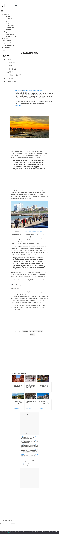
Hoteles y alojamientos (7, 39)
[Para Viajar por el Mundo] (29, 53)
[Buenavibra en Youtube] (8, 56)
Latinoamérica (10, 25)
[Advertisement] (36, 111)
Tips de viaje (7, 42)
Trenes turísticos (9, 45)
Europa (8, 23)
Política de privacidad (23, 512)
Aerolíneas (7, 47)
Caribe (8, 22)
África (8, 16)
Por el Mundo (18, 90)
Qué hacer (7, 31)
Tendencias (22, 444)
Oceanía (8, 29)
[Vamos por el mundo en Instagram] (5, 56)
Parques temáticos (31, 463)
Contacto (38, 512)
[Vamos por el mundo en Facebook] (3, 56)
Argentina (9, 18)
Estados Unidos (10, 27)
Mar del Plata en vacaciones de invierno (33, 231)
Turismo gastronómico (10, 33)
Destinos (6, 14)
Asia (7, 20)
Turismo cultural (11, 36)
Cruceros (6, 43)
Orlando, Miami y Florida (24, 463)
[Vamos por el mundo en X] (7, 56)
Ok (8, 532)
